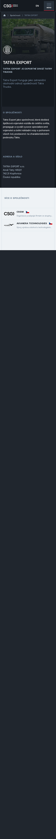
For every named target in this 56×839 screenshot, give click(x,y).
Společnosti (15, 15)
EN (37, 5)
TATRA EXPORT (31, 15)
